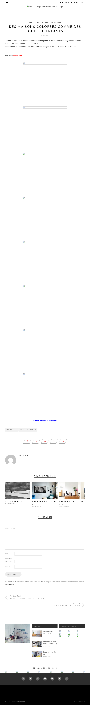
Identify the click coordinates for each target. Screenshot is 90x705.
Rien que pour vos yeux (50, 22)
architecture (11, 430)
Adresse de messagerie (9, 560)
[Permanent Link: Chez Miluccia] (37, 636)
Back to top (78, 701)
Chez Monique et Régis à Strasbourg (50, 643)
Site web (8, 567)
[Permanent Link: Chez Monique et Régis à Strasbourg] (37, 646)
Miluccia (23, 456)
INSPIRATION (34, 22)
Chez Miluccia (48, 631)
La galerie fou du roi (49, 653)
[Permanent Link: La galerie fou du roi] (37, 656)
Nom (7, 554)
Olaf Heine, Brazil (14, 501)
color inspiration (28, 430)
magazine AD (46, 41)
